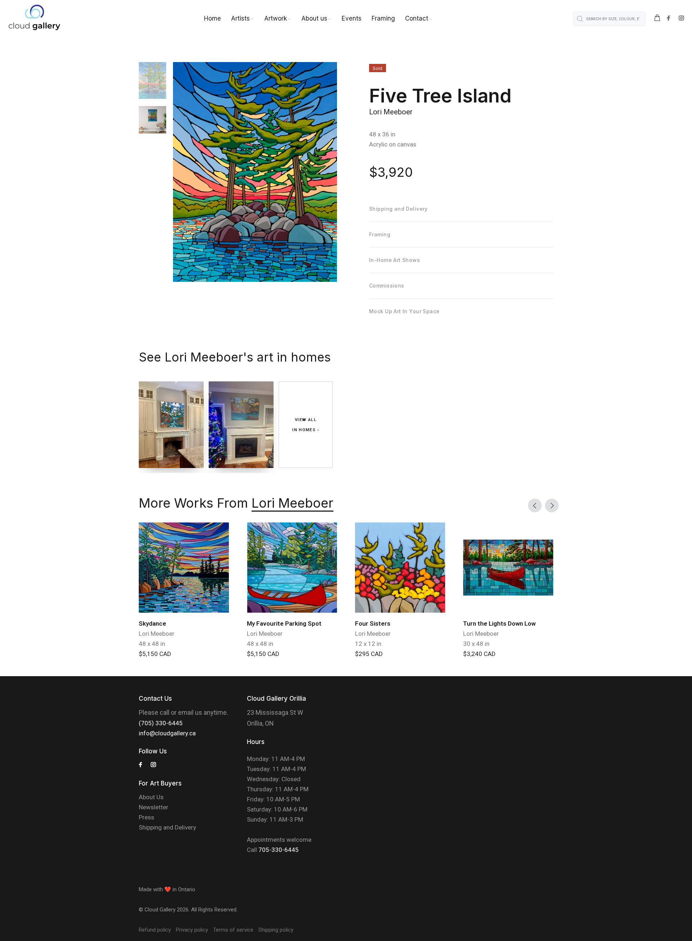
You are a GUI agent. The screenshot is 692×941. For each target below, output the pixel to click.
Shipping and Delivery (167, 827)
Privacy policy (192, 930)
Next (552, 505)
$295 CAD (369, 653)
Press (146, 817)
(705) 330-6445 (161, 723)
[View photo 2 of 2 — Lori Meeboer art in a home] (241, 424)
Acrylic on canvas (392, 144)
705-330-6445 (278, 849)
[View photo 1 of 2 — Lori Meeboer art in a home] (171, 424)
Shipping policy (275, 930)
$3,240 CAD (479, 653)
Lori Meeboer (391, 112)
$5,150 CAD (155, 653)
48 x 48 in (152, 643)
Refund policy (155, 930)
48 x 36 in (382, 134)
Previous (535, 505)
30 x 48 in (476, 643)
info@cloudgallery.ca (167, 733)
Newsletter (153, 807)
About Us (151, 797)
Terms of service (233, 930)
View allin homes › (305, 424)
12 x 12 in (368, 643)
